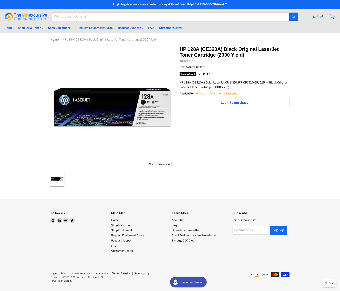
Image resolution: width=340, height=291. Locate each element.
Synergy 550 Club (183, 240)
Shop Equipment (59, 28)
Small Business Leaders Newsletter (194, 235)
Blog (174, 225)
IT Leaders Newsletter (186, 230)
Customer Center (171, 28)
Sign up (278, 230)
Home (8, 28)
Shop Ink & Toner (29, 28)
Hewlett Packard (194, 66)
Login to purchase (235, 102)
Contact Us (102, 273)
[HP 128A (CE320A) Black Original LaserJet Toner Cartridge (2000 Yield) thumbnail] (57, 179)
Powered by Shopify (61, 280)
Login (53, 273)
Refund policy (141, 273)
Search (64, 273)
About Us (177, 220)
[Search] (293, 17)
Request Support (129, 28)
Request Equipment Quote (95, 28)
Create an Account (82, 273)
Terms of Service (121, 273)
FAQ (151, 28)
